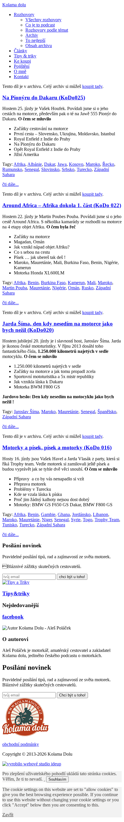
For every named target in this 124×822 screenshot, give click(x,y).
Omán (73, 287)
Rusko (87, 287)
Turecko (84, 169)
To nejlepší (35, 40)
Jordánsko (81, 514)
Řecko (108, 164)
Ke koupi (22, 61)
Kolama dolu (14, 4)
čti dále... (10, 184)
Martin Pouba (14, 287)
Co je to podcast (40, 24)
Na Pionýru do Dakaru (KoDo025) (43, 98)
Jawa (62, 164)
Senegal (32, 169)
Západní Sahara (16, 416)
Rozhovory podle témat (46, 30)
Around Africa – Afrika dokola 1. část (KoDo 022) (61, 205)
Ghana (64, 514)
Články (20, 50)
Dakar (49, 164)
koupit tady (92, 86)
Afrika (19, 164)
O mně (20, 71)
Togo (87, 519)
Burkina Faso (53, 282)
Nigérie (59, 287)
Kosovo (76, 164)
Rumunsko (12, 169)
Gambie (48, 514)
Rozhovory (24, 14)
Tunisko (9, 524)
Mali (91, 282)
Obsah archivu (38, 45)
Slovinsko (50, 169)
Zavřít (7, 814)
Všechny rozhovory (43, 19)
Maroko (93, 164)
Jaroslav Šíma (26, 411)
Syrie (75, 519)
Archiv (31, 35)
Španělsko (106, 411)
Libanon (100, 514)
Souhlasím (57, 779)
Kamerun (76, 282)
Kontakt (21, 76)
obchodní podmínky (20, 744)
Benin (33, 282)
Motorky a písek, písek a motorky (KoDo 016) (57, 447)
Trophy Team (107, 519)
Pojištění (21, 66)
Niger (47, 519)
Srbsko (68, 169)
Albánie (34, 164)
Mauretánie (39, 287)
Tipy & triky (25, 55)
